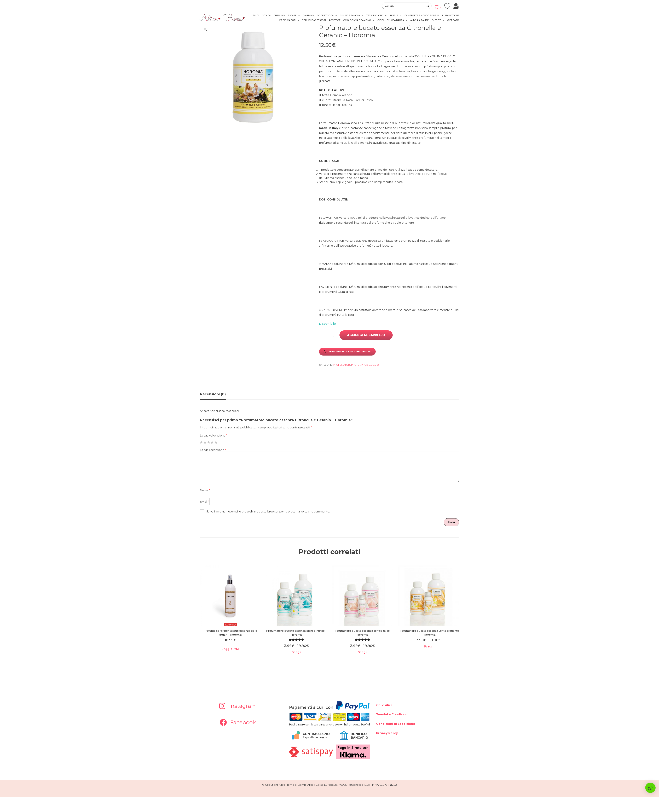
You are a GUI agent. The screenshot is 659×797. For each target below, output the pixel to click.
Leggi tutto (230, 649)
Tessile (394, 15)
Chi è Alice (384, 705)
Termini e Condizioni (392, 714)
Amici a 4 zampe (419, 20)
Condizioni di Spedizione (395, 723)
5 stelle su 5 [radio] (215, 442)
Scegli (296, 652)
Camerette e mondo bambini (421, 15)
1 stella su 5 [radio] (201, 442)
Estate (292, 15)
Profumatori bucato (365, 364)
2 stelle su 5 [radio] (205, 442)
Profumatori (287, 20)
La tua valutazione (213, 435)
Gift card (453, 20)
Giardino (308, 15)
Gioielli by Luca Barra (390, 20)
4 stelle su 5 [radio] (212, 442)
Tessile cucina (374, 15)
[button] (205, 29)
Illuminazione (450, 15)
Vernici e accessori (314, 20)
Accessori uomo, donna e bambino (350, 20)
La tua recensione (213, 450)
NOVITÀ (266, 15)
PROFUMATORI (341, 364)
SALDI (256, 15)
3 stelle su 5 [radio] (208, 442)
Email (204, 501)
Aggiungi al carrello (366, 335)
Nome (205, 490)
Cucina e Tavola (350, 15)
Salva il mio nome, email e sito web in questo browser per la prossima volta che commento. (268, 511)
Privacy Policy (387, 733)
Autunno (279, 15)
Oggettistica (325, 15)
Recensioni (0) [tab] (213, 394)
